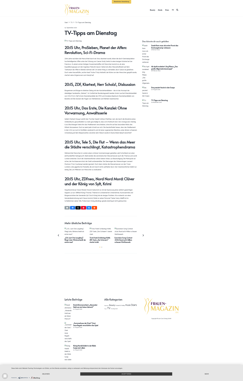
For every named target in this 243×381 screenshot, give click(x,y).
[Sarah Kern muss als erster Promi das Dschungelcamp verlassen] (145, 45)
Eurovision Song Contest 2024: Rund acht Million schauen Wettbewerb (123, 239)
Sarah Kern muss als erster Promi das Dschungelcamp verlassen (164, 46)
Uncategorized (114, 309)
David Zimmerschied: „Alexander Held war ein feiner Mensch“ (85, 306)
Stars (134, 305)
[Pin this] (83, 207)
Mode (128, 305)
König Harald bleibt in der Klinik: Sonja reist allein (84, 346)
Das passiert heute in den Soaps (163, 87)
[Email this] (67, 207)
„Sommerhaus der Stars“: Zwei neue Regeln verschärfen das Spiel (85, 324)
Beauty (112, 305)
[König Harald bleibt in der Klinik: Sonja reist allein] (68, 345)
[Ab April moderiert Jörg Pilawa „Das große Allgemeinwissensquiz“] (145, 66)
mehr (207, 374)
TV (108, 308)
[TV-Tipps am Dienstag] (145, 100)
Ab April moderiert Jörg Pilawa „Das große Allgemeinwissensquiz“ (164, 67)
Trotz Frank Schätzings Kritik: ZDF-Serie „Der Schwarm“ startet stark (100, 239)
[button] (177, 9)
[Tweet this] (78, 207)
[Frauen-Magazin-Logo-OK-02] (77, 10)
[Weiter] (143, 235)
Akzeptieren (126, 374)
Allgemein (106, 305)
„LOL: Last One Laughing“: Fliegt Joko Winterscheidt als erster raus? (75, 239)
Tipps (105, 309)
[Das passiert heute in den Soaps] (145, 87)
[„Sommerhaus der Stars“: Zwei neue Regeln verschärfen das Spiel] (68, 323)
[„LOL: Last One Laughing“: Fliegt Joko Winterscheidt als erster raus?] (76, 228)
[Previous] (59, 235)
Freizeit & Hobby (120, 305)
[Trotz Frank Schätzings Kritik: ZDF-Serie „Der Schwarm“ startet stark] (101, 228)
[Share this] (72, 207)
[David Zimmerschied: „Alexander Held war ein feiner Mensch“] (68, 305)
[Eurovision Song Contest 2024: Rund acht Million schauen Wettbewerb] (126, 228)
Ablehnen (46, 374)
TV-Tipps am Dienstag (159, 100)
